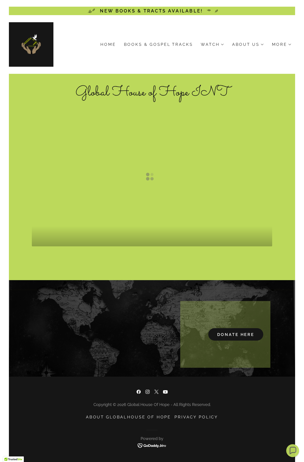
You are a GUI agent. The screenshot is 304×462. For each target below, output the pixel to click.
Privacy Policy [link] (196, 417)
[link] (31, 44)
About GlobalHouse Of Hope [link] (128, 417)
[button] (212, 44)
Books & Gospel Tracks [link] (158, 44)
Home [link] (108, 44)
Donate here (235, 334)
